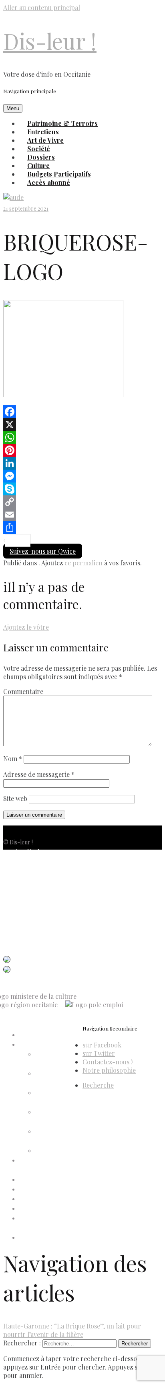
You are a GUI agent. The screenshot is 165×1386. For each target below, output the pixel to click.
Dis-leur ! (50, 40)
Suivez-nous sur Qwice (43, 551)
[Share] (82, 527)
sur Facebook (101, 1045)
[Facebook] (82, 411)
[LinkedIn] (82, 463)
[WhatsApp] (82, 437)
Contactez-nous (23, 890)
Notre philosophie (109, 1070)
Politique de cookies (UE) (34, 871)
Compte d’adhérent (43, 1045)
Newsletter (17, 900)
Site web (15, 798)
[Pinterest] (82, 450)
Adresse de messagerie (38, 774)
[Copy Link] (82, 501)
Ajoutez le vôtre (26, 627)
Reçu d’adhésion (55, 1151)
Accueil (28, 1035)
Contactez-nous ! (107, 1061)
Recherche (98, 1085)
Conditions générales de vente (40, 881)
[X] (82, 424)
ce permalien (83, 563)
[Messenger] (82, 476)
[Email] (82, 514)
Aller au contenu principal (41, 7)
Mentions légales (23, 852)
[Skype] (82, 489)
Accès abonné (48, 182)
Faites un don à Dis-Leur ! (50, 1189)
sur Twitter (98, 1053)
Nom (12, 758)
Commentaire (23, 691)
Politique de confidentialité (36, 861)
